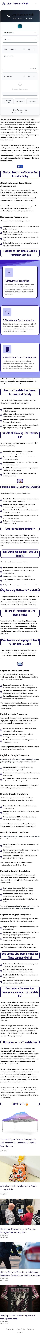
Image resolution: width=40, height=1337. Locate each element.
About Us (20, 1332)
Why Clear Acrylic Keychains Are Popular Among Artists (18, 1187)
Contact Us (10, 1329)
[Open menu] (36, 3)
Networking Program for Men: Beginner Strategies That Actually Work (18, 1231)
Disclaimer (30, 1329)
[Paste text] (29, 49)
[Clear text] (34, 49)
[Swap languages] (20, 26)
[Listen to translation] (24, 76)
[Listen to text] (24, 49)
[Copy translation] (29, 76)
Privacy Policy (20, 1329)
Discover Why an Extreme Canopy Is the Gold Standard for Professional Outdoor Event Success (18, 1143)
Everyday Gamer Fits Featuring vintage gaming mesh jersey (17, 1317)
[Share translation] (34, 76)
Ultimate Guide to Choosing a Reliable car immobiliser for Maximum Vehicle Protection (20, 1274)
